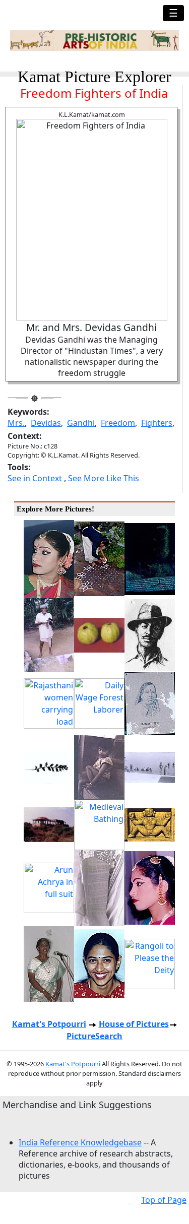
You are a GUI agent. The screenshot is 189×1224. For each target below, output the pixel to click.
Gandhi (81, 422)
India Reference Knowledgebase (80, 1142)
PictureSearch (94, 1036)
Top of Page (163, 1199)
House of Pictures (134, 1023)
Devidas (46, 422)
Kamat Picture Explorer (94, 77)
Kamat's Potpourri (49, 1023)
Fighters (156, 422)
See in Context (35, 478)
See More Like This (103, 478)
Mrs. (16, 422)
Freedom (118, 422)
